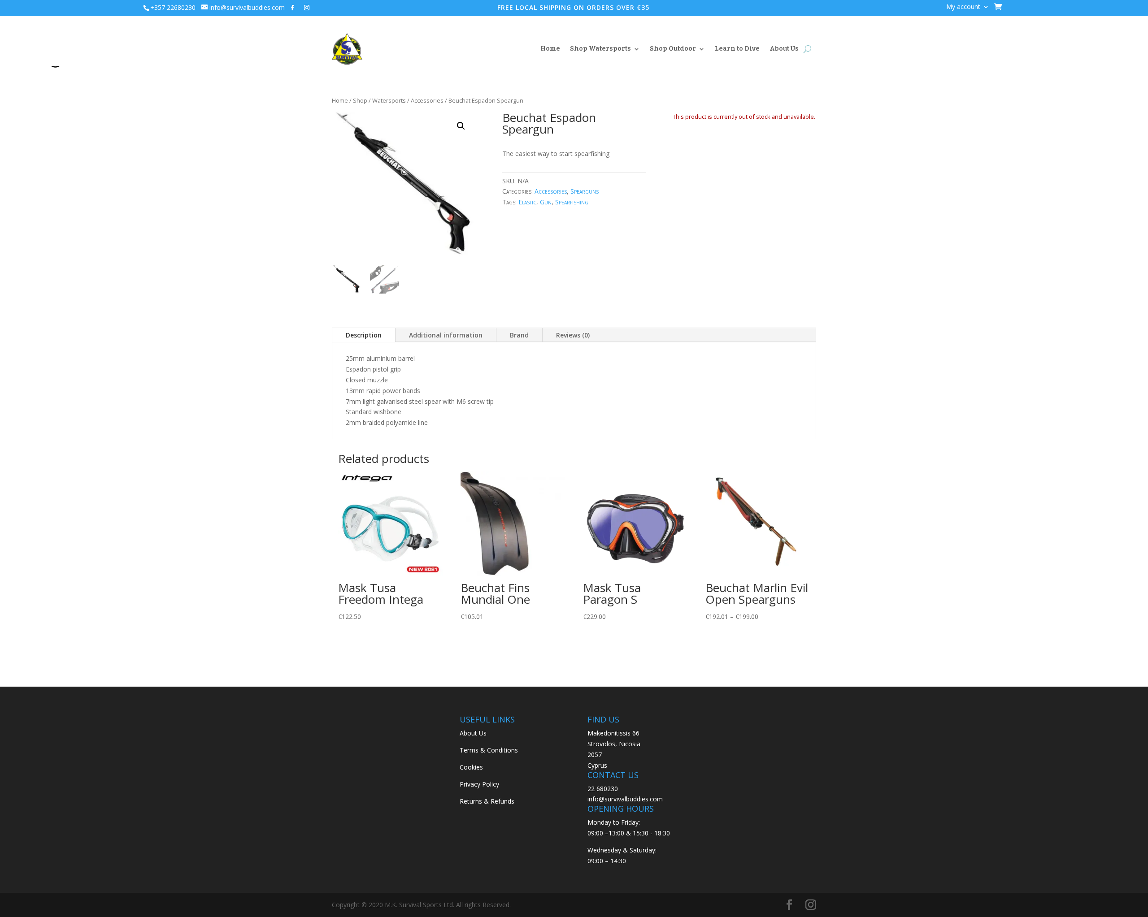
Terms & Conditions (489, 750)
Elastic (527, 202)
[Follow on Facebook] (292, 7)
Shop (360, 100)
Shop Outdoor (673, 48)
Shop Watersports (600, 48)
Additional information (446, 335)
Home (550, 48)
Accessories (427, 100)
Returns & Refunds (487, 801)
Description (364, 335)
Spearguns (584, 191)
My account (963, 7)
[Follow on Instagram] (306, 7)
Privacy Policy (479, 784)
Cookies (471, 767)
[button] (461, 126)
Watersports (389, 100)
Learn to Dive (737, 48)
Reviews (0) (573, 335)
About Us (784, 48)
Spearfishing (571, 202)
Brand (519, 335)
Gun (546, 202)
